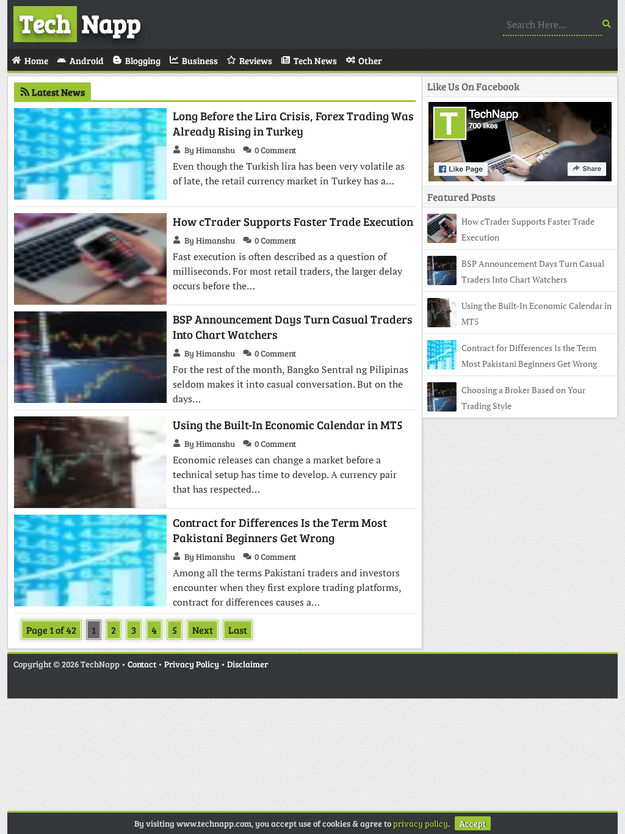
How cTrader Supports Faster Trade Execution (293, 221)
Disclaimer (247, 664)
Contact (142, 664)
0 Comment (275, 150)
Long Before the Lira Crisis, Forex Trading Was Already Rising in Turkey (293, 123)
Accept (473, 823)
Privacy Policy (191, 664)
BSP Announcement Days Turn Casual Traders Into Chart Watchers (293, 326)
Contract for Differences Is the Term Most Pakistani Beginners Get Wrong (280, 530)
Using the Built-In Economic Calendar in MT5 (288, 424)
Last (237, 629)
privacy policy (420, 823)
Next (202, 629)
